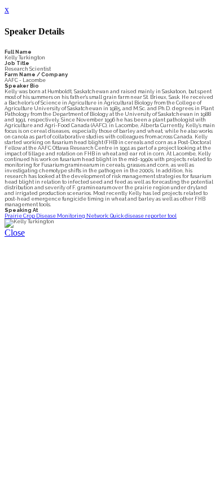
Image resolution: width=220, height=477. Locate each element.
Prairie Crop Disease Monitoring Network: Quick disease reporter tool (91, 216)
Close (15, 232)
